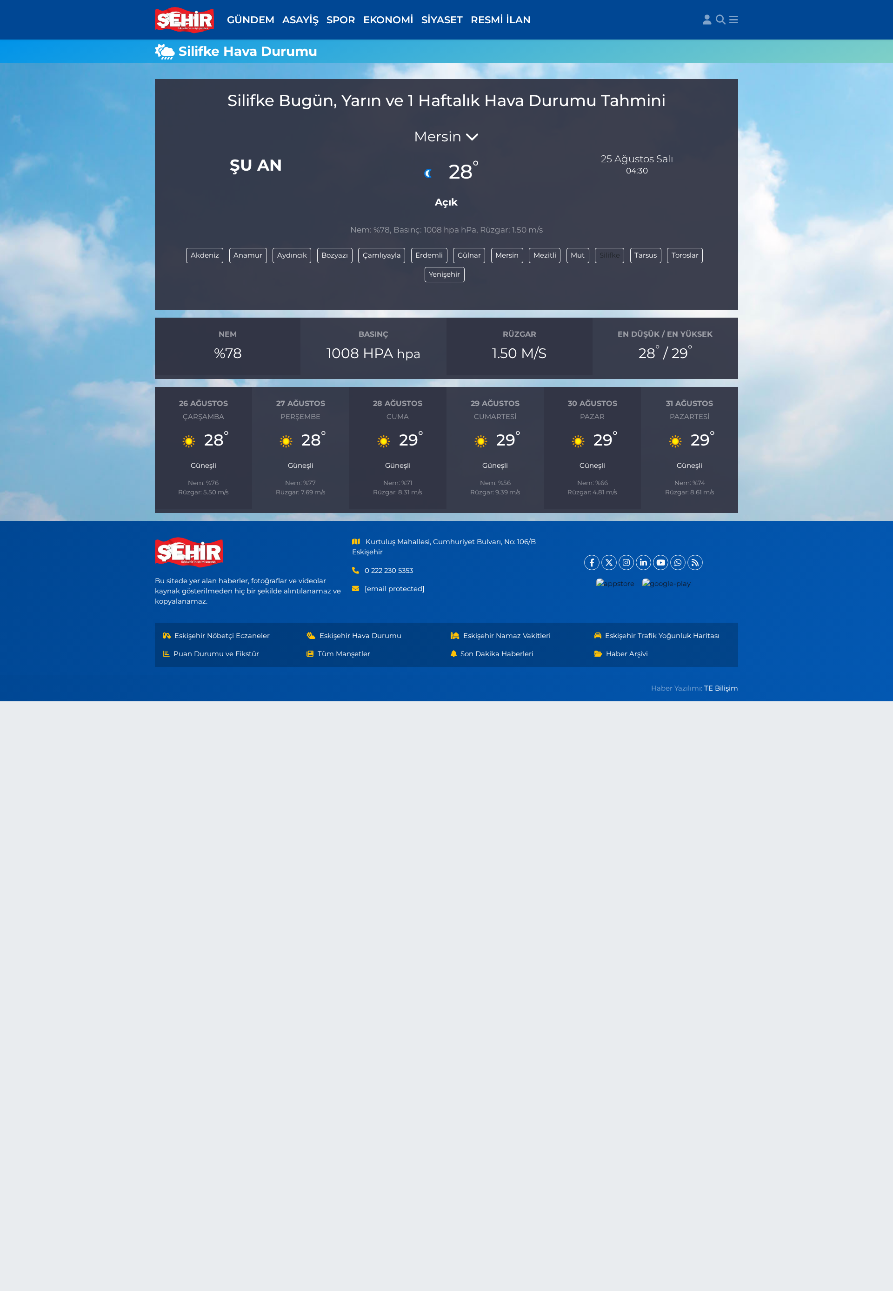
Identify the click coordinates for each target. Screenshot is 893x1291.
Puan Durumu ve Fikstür (216, 654)
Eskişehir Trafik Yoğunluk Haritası (662, 636)
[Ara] (721, 20)
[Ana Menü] (733, 20)
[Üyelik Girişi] (707, 20)
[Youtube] (660, 562)
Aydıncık (292, 255)
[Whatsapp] (678, 562)
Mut (578, 255)
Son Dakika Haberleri (496, 654)
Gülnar (469, 255)
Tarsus (645, 255)
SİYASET (442, 19)
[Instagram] (626, 562)
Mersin (507, 255)
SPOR (341, 19)
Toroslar (685, 255)
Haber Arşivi (627, 654)
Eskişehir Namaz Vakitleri (507, 636)
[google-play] (666, 583)
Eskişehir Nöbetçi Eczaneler (222, 636)
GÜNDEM (250, 19)
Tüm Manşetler (344, 654)
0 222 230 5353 (389, 570)
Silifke (610, 255)
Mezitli (544, 255)
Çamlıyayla (382, 255)
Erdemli (429, 255)
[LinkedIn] (643, 562)
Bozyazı (334, 255)
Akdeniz (205, 255)
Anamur (247, 255)
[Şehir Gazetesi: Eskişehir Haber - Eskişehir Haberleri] (185, 20)
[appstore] (615, 583)
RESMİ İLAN (501, 19)
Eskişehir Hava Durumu (360, 636)
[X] (609, 562)
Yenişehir (444, 274)
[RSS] (695, 562)
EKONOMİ (388, 19)
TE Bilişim (721, 688)
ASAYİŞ (300, 19)
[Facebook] (592, 562)
